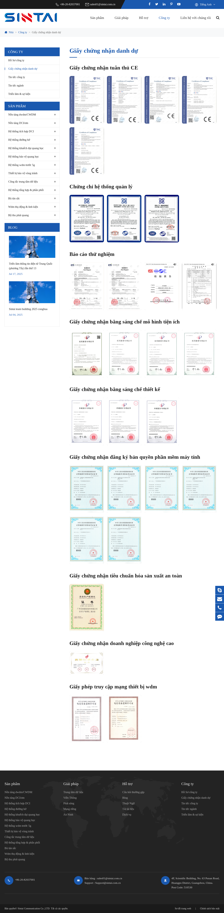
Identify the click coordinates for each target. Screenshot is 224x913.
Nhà (11, 32)
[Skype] (219, 590)
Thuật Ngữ (128, 803)
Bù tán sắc (14, 198)
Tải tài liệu (128, 808)
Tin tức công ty (16, 77)
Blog (12, 227)
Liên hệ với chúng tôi (195, 18)
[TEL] (219, 607)
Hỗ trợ (143, 18)
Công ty (164, 18)
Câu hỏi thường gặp (133, 792)
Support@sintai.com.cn (108, 882)
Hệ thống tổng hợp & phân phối (26, 190)
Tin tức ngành (16, 85)
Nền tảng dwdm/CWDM (22, 114)
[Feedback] (219, 616)
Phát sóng (68, 803)
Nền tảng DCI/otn (18, 122)
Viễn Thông (70, 797)
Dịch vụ (126, 814)
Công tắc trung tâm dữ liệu (23, 181)
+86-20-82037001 (70, 4)
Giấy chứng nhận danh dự (46, 32)
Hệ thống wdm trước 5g (21, 164)
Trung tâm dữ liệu (73, 792)
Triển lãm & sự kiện (19, 93)
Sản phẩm (97, 18)
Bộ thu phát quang (18, 215)
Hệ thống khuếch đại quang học (26, 148)
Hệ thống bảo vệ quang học (23, 156)
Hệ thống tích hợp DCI (21, 131)
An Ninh (68, 814)
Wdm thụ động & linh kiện (23, 206)
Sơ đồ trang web (183, 908)
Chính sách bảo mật (209, 908)
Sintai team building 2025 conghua (28, 308)
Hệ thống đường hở (19, 139)
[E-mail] (219, 599)
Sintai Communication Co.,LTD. (34, 908)
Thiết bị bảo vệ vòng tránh (22, 173)
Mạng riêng (69, 808)
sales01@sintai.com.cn (102, 4)
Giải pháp (121, 18)
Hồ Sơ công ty (16, 60)
